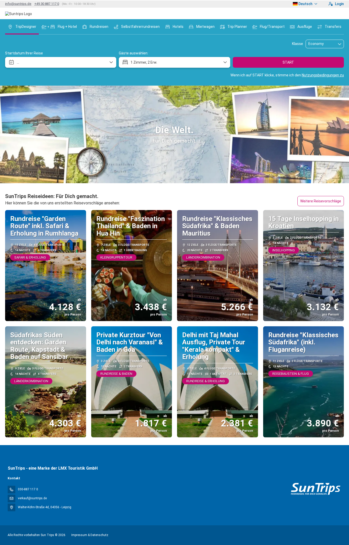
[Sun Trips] (315, 489)
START (288, 62)
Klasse (297, 44)
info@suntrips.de (18, 4)
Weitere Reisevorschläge (320, 201)
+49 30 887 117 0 (46, 4)
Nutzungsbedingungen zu (323, 75)
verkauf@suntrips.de (32, 498)
